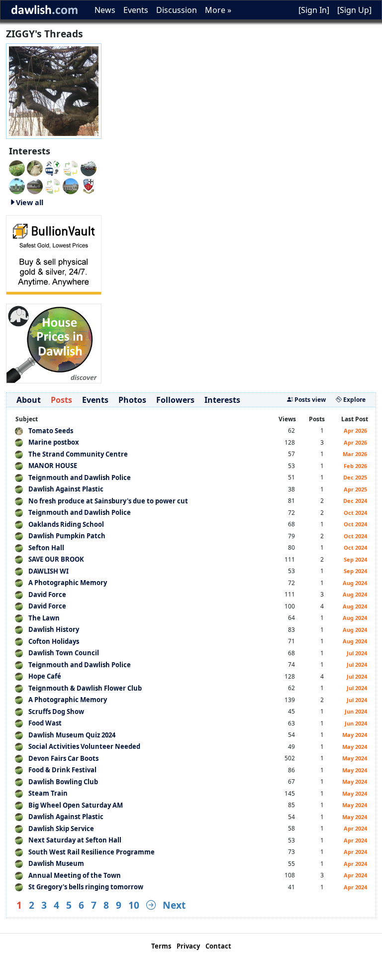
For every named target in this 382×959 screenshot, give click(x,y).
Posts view (309, 399)
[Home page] (53, 90)
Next (174, 905)
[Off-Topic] (35, 167)
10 (133, 905)
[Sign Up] (354, 9)
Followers (175, 399)
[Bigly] (53, 342)
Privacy (188, 946)
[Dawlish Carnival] (88, 167)
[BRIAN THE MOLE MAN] (53, 185)
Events (135, 9)
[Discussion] (17, 167)
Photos (132, 399)
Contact (218, 946)
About (28, 399)
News (105, 9)
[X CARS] (53, 167)
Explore (354, 399)
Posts (61, 399)
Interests (222, 399)
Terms (161, 946)
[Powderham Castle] (17, 185)
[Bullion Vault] (53, 253)
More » (218, 9)
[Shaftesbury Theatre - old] (71, 167)
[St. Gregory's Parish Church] (71, 185)
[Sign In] (313, 9)
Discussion (176, 9)
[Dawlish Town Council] (88, 185)
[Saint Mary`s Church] (35, 185)
